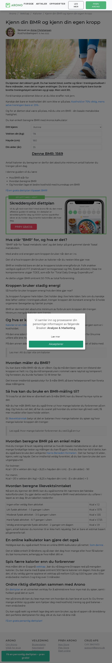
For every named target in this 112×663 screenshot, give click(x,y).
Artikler (41, 4)
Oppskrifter (57, 4)
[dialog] (56, 332)
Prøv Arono (96, 5)
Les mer (76, 5)
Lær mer (55, 336)
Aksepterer (56, 344)
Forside (29, 4)
